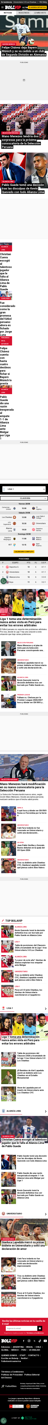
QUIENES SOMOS (9, 1355)
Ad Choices (6, 1377)
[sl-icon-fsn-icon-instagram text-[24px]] (29, 1340)
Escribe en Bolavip (9, 1358)
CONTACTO (33, 1355)
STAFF (23, 1355)
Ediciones (5, 1347)
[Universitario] (45, 1214)
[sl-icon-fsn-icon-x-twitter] (34, 1340)
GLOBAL (5, 1350)
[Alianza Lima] (45, 1111)
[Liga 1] (45, 1008)
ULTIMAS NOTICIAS (25, 9)
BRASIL (29, 1347)
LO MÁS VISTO (40, 13)
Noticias (8, 13)
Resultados (24, 13)
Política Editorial (32, 1375)
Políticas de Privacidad (12, 1375)
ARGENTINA (18, 1347)
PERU (23, 1350)
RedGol (24, 1358)
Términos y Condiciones (35, 1333)
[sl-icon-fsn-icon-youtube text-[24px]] (45, 1340)
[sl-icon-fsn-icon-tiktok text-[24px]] (39, 1340)
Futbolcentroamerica (11, 1361)
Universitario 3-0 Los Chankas (24, 2)
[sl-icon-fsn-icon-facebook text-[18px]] (23, 1340)
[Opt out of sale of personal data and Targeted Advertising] (3, 1421)
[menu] (2, 7)
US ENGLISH (34, 1350)
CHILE (38, 1347)
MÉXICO (15, 1350)
